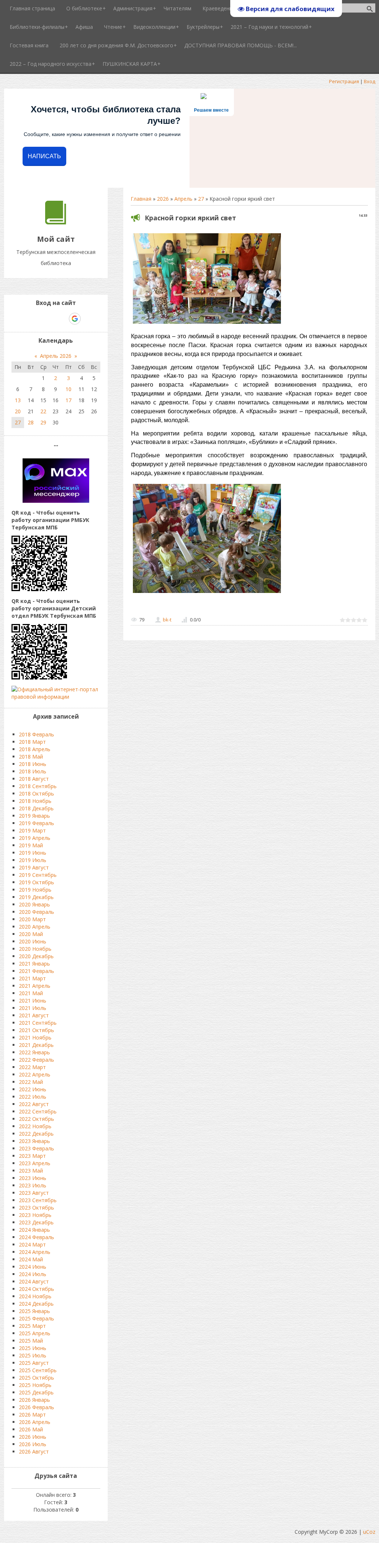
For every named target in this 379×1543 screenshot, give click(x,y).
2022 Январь (34, 1052)
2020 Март (32, 919)
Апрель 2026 (55, 355)
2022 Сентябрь (38, 1111)
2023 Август (34, 1192)
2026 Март (32, 1414)
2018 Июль (32, 771)
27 (201, 198)
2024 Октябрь (36, 1288)
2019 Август (34, 867)
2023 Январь (34, 1140)
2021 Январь (34, 963)
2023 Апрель (34, 1163)
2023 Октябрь (36, 1207)
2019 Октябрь (36, 882)
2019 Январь (34, 815)
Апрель (183, 198)
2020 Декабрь (36, 956)
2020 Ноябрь (35, 948)
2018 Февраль (36, 734)
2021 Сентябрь (38, 1022)
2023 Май (31, 1170)
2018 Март (32, 741)
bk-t (167, 619)
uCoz (369, 1531)
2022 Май (31, 1081)
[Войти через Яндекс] (61, 318)
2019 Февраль (36, 823)
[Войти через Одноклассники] (87, 318)
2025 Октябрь (36, 1377)
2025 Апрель (34, 1333)
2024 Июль (32, 1274)
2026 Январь (34, 1399)
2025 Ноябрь (35, 1384)
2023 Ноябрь (35, 1214)
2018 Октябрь (36, 793)
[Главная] (55, 222)
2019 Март (32, 830)
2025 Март (32, 1325)
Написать (44, 156)
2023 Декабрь (36, 1222)
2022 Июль (32, 1096)
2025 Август (34, 1362)
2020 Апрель (34, 926)
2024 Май (31, 1259)
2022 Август (34, 1104)
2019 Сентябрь (38, 874)
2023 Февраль (36, 1148)
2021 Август (34, 1015)
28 (31, 422)
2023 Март (32, 1155)
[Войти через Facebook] (49, 318)
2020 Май (31, 933)
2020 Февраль (36, 911)
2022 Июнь (32, 1089)
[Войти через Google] (75, 319)
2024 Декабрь (36, 1303)
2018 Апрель (34, 749)
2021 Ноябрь (35, 1037)
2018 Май (31, 756)
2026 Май (31, 1429)
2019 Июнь (32, 852)
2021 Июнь (32, 1000)
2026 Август (34, 1451)
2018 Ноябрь (35, 800)
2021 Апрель (34, 985)
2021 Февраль (36, 970)
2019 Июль (32, 860)
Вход (369, 81)
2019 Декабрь (36, 897)
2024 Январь (34, 1229)
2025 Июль (32, 1355)
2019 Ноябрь (35, 889)
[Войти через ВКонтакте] (36, 318)
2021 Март (32, 978)
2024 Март (32, 1244)
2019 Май (31, 845)
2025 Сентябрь (38, 1370)
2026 (163, 198)
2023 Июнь (32, 1177)
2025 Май (31, 1340)
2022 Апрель (34, 1074)
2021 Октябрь (36, 1030)
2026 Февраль (36, 1407)
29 (43, 422)
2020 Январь (34, 904)
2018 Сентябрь (38, 786)
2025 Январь (34, 1311)
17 (68, 400)
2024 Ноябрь (35, 1296)
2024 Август (34, 1281)
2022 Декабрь (36, 1133)
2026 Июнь (32, 1436)
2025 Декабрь (36, 1392)
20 (18, 411)
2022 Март (32, 1067)
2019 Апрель (34, 837)
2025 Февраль (36, 1318)
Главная (141, 198)
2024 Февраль (36, 1237)
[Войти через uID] (24, 318)
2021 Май (31, 993)
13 (18, 400)
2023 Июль (32, 1185)
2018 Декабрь (36, 808)
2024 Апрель (34, 1251)
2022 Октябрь (36, 1118)
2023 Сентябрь (38, 1200)
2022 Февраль (36, 1059)
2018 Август (34, 778)
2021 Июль (32, 1007)
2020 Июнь (32, 941)
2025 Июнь (32, 1348)
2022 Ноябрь (35, 1126)
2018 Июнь (32, 763)
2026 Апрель (34, 1421)
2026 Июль (32, 1444)
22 (43, 411)
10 (68, 389)
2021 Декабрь (36, 1044)
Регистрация (344, 81)
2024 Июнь (32, 1266)
